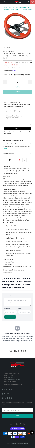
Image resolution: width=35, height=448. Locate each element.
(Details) (5, 148)
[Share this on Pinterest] (20, 160)
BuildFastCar (14, 443)
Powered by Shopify (23, 443)
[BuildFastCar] (17, 2)
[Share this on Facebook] (15, 160)
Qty (3, 78)
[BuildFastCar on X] (23, 424)
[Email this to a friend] (24, 160)
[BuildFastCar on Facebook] (14, 424)
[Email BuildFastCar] (11, 424)
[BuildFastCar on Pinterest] (20, 424)
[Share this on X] (10, 160)
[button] (32, 432)
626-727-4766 (11, 377)
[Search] (28, 2)
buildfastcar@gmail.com (13, 379)
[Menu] (1, 2)
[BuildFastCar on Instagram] (17, 424)
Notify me (17, 128)
